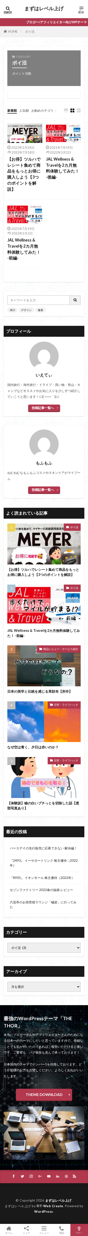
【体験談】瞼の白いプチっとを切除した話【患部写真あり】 (43, 805)
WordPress (43, 1211)
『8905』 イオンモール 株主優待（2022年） (42, 878)
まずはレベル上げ (44, 8)
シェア (26, 1232)
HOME (13, 31)
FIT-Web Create (50, 1206)
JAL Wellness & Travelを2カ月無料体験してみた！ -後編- (62, 168)
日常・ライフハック (66, 704)
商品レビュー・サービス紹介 (60, 648)
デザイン (26, 310)
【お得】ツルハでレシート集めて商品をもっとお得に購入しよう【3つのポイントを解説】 (24, 174)
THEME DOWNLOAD (44, 1094)
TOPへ (79, 1232)
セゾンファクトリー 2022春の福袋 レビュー (41, 890)
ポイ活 (29, 31)
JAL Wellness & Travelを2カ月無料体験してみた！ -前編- (24, 249)
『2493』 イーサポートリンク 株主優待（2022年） (44, 863)
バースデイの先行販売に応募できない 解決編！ (43, 848)
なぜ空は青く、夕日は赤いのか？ (33, 747)
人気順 (24, 110)
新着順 (12, 110)
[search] (75, 300)
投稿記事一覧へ (43, 408)
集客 (40, 310)
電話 (61, 1232)
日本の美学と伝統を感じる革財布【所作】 (39, 691)
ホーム (8, 1232)
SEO (12, 310)
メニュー (44, 1232)
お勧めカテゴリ (42, 110)
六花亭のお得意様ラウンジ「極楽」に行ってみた (43, 904)
